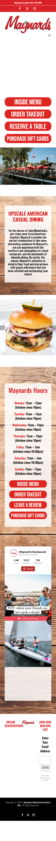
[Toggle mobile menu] (49, 35)
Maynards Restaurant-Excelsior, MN (34, 804)
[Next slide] (51, 620)
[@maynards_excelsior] (14, 553)
